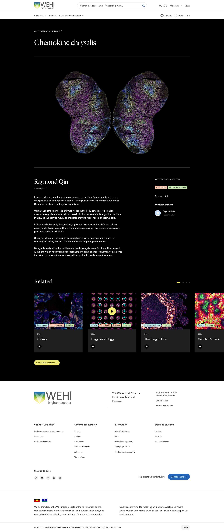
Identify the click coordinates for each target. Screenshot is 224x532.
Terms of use (115, 527)
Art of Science (39, 31)
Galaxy (42, 339)
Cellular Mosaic (209, 339)
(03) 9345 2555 (162, 400)
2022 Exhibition (54, 31)
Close (185, 527)
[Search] (143, 5)
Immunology (161, 187)
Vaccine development (177, 187)
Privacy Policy (101, 527)
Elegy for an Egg (102, 339)
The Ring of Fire (155, 339)
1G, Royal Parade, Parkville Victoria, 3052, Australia (166, 394)
